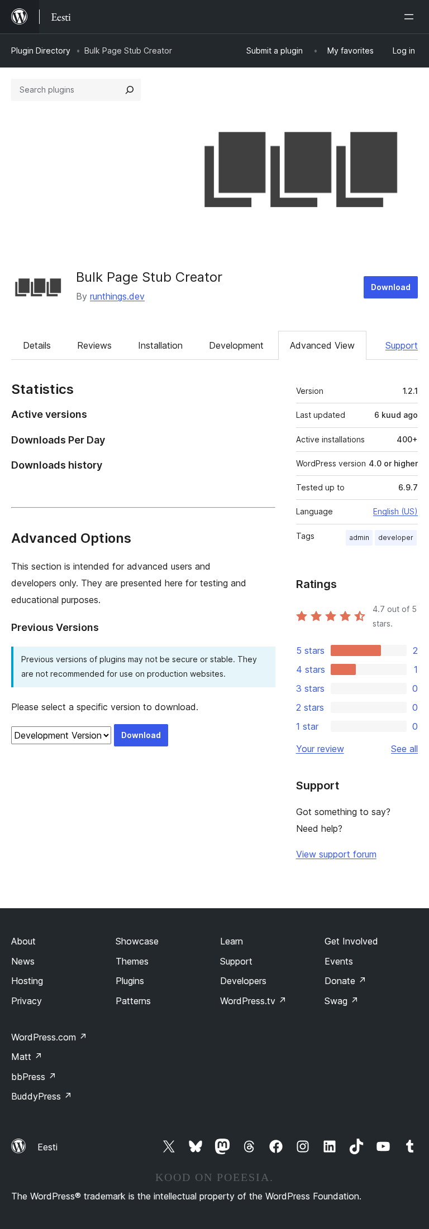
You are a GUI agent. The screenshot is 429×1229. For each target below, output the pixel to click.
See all (404, 748)
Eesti (47, 1147)
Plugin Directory (40, 50)
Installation (160, 345)
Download (391, 287)
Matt (26, 1056)
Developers (243, 980)
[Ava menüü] (411, 16)
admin (359, 537)
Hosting (27, 980)
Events (339, 961)
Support (401, 345)
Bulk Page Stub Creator (149, 277)
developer (395, 537)
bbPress (33, 1076)
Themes (132, 961)
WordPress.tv (253, 1000)
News (23, 961)
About (23, 941)
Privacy (26, 1000)
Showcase (137, 941)
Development (236, 345)
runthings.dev (117, 296)
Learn (231, 941)
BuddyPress (41, 1096)
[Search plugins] (129, 90)
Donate (345, 980)
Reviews (94, 345)
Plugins (130, 980)
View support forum (336, 854)
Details (37, 345)
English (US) (395, 511)
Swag (342, 1000)
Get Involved (351, 941)
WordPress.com (49, 1037)
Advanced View (322, 345)
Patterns (133, 1000)
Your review (320, 748)
